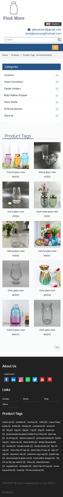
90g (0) (9, 430)
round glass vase (15, 211)
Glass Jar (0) (16, 442)
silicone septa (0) (27, 438)
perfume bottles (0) (45, 438)
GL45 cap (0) (12, 438)
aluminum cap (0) (18, 454)
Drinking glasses (13, 108)
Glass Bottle (10, 102)
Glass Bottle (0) (30, 442)
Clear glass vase (16, 290)
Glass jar (8, 115)
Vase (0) (20, 470)
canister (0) (21, 422)
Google (5, 399)
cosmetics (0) (39, 426)
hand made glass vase (47, 211)
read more (9, 374)
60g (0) (17, 430)
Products (15, 55)
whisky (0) (26, 426)
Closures (9, 75)
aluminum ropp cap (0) (37, 454)
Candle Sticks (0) (42, 446)
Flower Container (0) (35, 470)
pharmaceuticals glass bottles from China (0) (26, 434)
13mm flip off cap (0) (19, 450)
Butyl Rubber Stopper (15, 95)
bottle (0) (16, 426)
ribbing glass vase (47, 172)
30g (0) (41, 430)
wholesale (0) (25, 466)
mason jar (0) (8, 422)
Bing (46, 399)
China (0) (31, 462)
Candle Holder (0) (25, 446)
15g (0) (33, 430)
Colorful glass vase (16, 172)
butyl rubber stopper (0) (44, 458)
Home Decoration (13, 81)
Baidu (25, 399)
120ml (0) (43, 422)
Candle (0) (10, 446)
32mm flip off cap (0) (40, 450)
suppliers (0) (12, 466)
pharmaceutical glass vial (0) (19, 458)
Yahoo (5, 404)
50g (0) (25, 430)
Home (5, 55)
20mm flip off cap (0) (42, 466)
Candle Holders (12, 88)
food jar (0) (32, 422)
